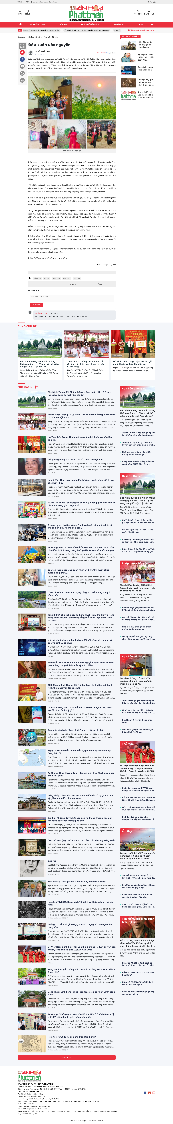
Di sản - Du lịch (52, 473)
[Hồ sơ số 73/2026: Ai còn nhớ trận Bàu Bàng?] (32, 1043)
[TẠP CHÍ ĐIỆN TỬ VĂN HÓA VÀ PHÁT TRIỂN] (86, 13)
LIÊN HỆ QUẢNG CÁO (95, 1121)
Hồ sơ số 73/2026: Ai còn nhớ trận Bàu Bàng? (72, 1036)
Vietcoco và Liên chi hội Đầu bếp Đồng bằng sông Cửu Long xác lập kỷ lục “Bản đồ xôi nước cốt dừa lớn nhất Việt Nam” (138, 905)
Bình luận (22, 46)
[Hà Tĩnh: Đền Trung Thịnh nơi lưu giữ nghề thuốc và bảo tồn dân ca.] (133, 344)
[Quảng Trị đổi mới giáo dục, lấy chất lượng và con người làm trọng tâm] (32, 931)
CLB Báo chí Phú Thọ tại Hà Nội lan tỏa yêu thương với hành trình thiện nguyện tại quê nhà (80, 686)
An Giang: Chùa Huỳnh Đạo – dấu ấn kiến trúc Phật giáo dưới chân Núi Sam (138, 540)
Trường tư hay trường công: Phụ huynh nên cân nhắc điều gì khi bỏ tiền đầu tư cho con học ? (80, 526)
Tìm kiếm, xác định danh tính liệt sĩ (58, 678)
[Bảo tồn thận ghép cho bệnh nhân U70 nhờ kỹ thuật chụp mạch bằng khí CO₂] (32, 577)
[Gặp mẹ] (32, 868)
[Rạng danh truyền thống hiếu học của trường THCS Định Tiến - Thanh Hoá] (32, 976)
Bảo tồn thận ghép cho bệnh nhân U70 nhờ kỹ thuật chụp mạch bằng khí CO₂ (138, 608)
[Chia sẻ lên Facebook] (22, 59)
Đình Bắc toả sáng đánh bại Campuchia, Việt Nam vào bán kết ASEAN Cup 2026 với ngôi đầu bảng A (138, 818)
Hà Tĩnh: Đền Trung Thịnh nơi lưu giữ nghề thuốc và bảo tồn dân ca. (132, 362)
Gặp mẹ (52, 861)
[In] (22, 73)
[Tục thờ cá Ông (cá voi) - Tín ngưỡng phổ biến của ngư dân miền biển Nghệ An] (137, 665)
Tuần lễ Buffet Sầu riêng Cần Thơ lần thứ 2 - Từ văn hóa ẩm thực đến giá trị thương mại (138, 876)
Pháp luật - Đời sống (53, 834)
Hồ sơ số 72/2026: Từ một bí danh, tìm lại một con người (138, 983)
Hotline (28, 14)
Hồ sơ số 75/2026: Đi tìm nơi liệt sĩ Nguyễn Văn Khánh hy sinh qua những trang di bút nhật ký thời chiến (81, 664)
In (101, 284)
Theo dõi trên (101, 53)
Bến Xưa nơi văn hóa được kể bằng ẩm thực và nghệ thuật (138, 886)
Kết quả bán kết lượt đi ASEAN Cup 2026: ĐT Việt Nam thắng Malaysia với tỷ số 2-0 (138, 798)
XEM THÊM (66, 1057)
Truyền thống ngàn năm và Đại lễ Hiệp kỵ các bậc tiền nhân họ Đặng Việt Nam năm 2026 (138, 701)
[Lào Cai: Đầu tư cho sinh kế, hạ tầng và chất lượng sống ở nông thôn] (32, 599)
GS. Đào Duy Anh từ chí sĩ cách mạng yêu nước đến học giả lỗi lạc (110, 30)
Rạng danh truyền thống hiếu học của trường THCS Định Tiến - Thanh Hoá (138, 462)
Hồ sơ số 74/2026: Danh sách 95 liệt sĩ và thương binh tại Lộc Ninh (138, 964)
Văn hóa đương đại (53, 985)
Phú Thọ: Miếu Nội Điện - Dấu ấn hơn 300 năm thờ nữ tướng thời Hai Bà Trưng (138, 711)
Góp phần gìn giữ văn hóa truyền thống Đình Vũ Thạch (137, 730)
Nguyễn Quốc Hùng (42, 51)
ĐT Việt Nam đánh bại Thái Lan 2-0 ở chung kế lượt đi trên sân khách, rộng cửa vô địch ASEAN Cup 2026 (82, 948)
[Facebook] (145, 1093)
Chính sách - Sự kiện (53, 633)
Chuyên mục (149, 14)
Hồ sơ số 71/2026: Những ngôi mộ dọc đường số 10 (138, 992)
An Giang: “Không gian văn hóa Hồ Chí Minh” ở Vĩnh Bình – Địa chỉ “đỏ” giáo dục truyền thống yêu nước (81, 1015)
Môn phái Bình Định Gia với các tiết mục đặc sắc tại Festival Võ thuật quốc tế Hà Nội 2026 (138, 808)
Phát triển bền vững (53, 496)
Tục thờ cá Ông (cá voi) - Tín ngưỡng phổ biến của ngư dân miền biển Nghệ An (136, 681)
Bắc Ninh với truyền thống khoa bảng (137, 721)
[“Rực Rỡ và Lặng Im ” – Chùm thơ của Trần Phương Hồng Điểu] (32, 847)
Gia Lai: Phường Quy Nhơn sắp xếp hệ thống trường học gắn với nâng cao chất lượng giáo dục (80, 819)
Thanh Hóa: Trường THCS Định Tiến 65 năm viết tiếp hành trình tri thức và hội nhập (85, 364)
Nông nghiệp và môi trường (55, 766)
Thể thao (50, 963)
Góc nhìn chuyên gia (53, 743)
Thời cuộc (50, 656)
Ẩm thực (127, 831)
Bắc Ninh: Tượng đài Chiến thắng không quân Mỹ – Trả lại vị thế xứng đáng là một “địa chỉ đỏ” (39, 364)
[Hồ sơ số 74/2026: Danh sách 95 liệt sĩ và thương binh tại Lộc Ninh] (32, 909)
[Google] (149, 1093)
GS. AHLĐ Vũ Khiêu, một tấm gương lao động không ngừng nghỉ (60, 30)
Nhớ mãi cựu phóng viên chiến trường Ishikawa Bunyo (77, 881)
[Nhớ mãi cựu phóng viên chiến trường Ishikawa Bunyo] (32, 888)
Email (20, 14)
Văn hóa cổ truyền (134, 656)
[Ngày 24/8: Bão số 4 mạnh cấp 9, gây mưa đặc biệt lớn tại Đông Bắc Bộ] (32, 757)
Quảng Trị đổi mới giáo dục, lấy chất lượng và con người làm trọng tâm (138, 637)
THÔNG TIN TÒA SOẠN (78, 1121)
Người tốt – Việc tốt (53, 701)
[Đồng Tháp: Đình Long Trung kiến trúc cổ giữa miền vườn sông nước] (32, 998)
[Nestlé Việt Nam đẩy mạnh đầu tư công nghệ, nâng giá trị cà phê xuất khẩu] (32, 487)
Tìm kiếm (138, 14)
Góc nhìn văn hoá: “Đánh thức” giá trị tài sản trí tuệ (75, 730)
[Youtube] (154, 1093)
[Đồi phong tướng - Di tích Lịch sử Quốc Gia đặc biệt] (32, 466)
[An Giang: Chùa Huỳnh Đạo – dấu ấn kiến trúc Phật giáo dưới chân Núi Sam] (32, 780)
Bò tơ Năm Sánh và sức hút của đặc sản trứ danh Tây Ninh (137, 895)
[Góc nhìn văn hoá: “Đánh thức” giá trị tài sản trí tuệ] (32, 737)
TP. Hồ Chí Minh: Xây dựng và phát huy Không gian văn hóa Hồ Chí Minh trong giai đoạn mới (138, 433)
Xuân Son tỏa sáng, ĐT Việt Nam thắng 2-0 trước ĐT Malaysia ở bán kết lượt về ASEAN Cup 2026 (138, 789)
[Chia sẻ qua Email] (22, 66)
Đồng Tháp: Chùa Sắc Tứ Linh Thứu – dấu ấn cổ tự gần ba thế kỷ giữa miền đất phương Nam (80, 796)
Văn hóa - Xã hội (24, 355)
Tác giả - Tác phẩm (53, 853)
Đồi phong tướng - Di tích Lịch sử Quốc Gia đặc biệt (75, 459)
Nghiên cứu (51, 563)
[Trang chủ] (21, 25)
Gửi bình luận (36, 305)
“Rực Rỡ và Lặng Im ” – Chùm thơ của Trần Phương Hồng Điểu (81, 840)
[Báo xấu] (22, 80)
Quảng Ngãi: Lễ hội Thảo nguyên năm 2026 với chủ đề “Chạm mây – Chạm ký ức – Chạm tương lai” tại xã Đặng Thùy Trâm (137, 859)
